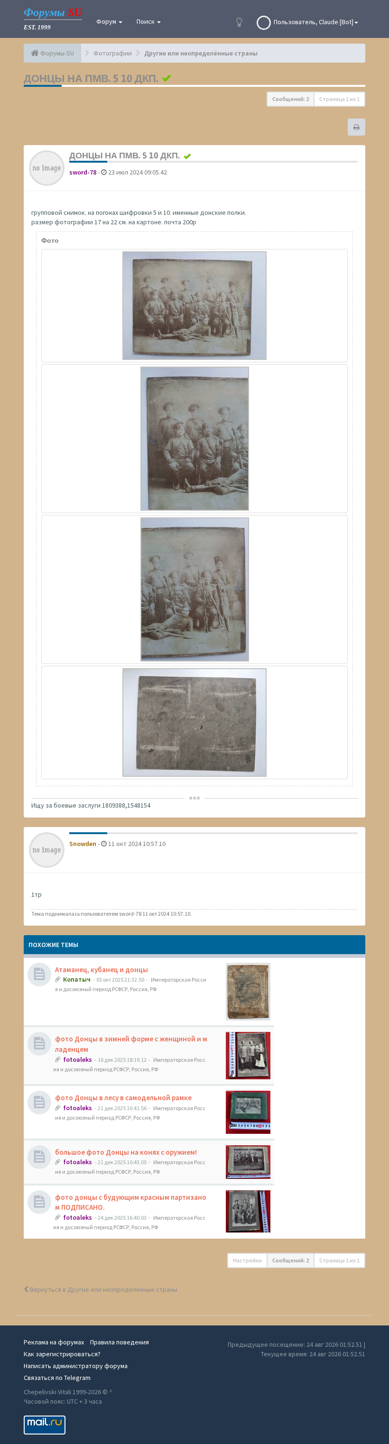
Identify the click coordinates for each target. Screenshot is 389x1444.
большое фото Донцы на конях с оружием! (126, 1152)
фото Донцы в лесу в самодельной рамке (123, 1097)
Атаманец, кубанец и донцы (101, 969)
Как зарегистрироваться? (62, 1354)
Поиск (146, 21)
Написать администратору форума (76, 1365)
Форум (107, 21)
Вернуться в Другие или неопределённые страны (102, 1289)
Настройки (247, 1260)
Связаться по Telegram (57, 1377)
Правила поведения (119, 1342)
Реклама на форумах (54, 1342)
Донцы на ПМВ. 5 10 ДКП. (91, 78)
